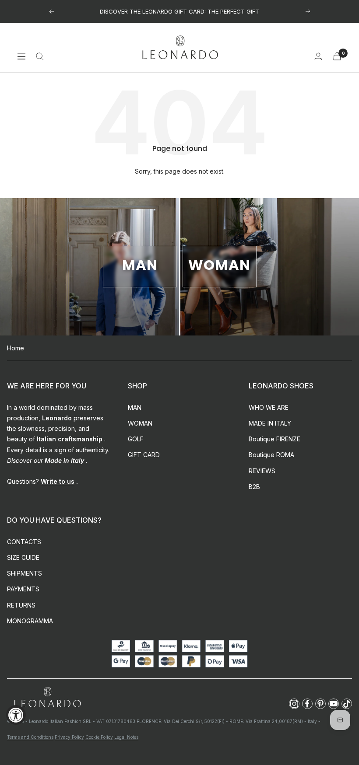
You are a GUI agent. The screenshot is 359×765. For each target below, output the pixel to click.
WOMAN (140, 423)
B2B (254, 486)
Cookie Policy (99, 737)
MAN (134, 407)
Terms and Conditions (30, 737)
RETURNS (21, 605)
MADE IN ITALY (270, 423)
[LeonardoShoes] (47, 697)
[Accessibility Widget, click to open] (16, 715)
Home (15, 348)
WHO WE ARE (269, 407)
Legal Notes (126, 737)
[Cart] (337, 56)
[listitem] (294, 704)
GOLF (136, 439)
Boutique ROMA (271, 454)
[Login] (318, 56)
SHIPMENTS (24, 573)
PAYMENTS (23, 589)
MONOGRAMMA (30, 621)
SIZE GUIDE (23, 557)
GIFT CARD (144, 454)
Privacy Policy (69, 737)
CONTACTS (24, 541)
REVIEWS (262, 471)
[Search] (40, 56)
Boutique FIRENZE (274, 439)
